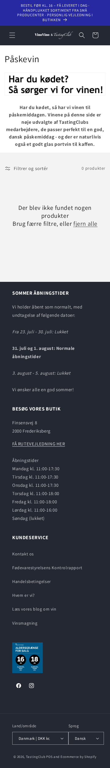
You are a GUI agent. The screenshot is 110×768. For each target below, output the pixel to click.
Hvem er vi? (23, 595)
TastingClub (36, 757)
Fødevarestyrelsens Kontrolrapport (47, 567)
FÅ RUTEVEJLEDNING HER (38, 444)
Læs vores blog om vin (34, 609)
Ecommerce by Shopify (79, 757)
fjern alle (85, 224)
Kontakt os (23, 554)
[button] (12, 35)
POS (49, 757)
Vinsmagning (25, 623)
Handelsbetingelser (31, 581)
